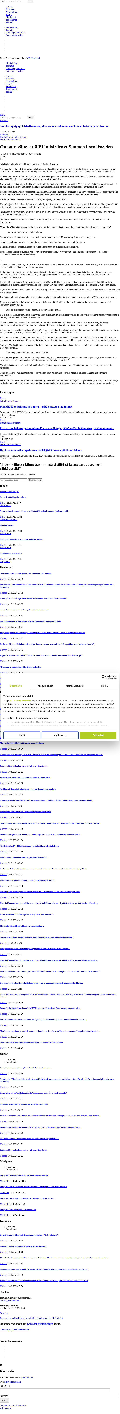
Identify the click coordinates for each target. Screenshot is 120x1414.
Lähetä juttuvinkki (26, 1318)
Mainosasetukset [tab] (75, 685)
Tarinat (9, 22)
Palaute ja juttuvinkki (15, 32)
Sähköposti (5, 1386)
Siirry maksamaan (12, 1381)
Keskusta (10, 9)
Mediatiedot (11, 27)
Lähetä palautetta (43, 1318)
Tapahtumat (11, 20)
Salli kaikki (98, 735)
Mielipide (4, 1181)
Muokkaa (58, 735)
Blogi (2, 398)
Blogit (9, 14)
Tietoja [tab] (104, 685)
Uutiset (9, 6)
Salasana (4, 1396)
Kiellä (22, 735)
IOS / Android (33, 58)
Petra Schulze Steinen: (10, 139)
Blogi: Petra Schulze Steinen (13, 137)
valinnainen (5, 1408)
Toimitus (10, 30)
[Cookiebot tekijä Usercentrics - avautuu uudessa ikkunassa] (104, 677)
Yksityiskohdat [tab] (45, 685)
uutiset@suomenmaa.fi (10, 1300)
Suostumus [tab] (16, 685)
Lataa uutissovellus (14, 35)
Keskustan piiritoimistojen (40, 1324)
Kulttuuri (4, 120)
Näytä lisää (5, 561)
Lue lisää (4, 134)
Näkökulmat (11, 12)
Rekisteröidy (27, 1377)
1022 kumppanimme (20, 700)
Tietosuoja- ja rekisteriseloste (14, 1329)
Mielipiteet (11, 17)
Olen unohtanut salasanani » (13, 1405)
